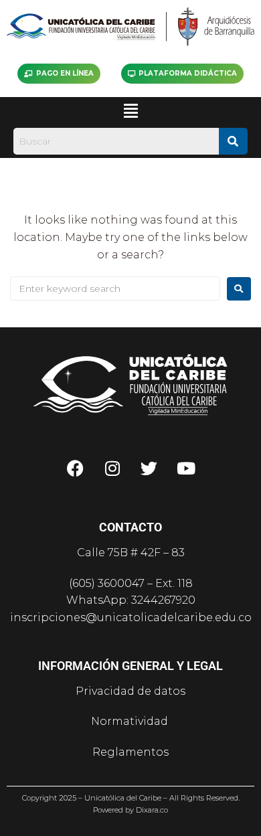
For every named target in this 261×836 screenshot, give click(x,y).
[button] (130, 111)
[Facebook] (75, 468)
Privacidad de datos (130, 691)
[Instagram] (112, 468)
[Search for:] (115, 288)
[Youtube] (186, 468)
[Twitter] (149, 468)
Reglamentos (130, 752)
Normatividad (131, 721)
